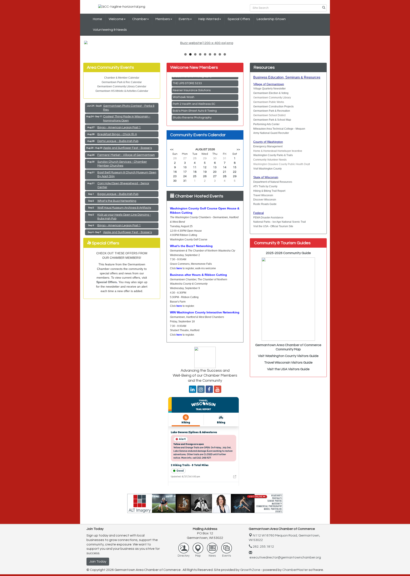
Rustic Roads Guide (265, 204)
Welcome (116, 19)
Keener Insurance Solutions (192, 82)
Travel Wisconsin (263, 195)
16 (175, 171)
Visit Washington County (267, 168)
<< (171, 149)
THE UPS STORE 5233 (187, 116)
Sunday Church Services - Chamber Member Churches (122, 163)
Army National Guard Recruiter (271, 133)
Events (184, 19)
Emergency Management (268, 146)
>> (238, 149)
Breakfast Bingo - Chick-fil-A (117, 134)
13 (215, 167)
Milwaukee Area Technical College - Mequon (279, 128)
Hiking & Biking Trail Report (269, 190)
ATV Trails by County (265, 186)
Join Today (97, 561)
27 (215, 176)
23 (175, 176)
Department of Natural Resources (272, 181)
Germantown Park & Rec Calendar (122, 82)
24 (185, 176)
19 (204, 171)
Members (162, 19)
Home (97, 19)
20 (215, 171)
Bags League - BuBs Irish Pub (117, 194)
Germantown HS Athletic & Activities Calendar (121, 90)
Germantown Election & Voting (270, 93)
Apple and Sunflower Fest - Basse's (127, 147)
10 (185, 167)
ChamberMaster (295, 570)
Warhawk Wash (183, 89)
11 (194, 167)
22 (234, 171)
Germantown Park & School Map (272, 119)
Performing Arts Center (266, 124)
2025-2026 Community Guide (288, 253)
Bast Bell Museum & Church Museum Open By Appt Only (126, 174)
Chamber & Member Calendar (121, 77)
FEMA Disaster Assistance (268, 217)
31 (185, 180)
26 (204, 176)
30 (175, 180)
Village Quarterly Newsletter (269, 88)
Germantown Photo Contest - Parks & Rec (128, 107)
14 (224, 167)
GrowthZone (250, 570)
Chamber (139, 19)
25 (194, 176)
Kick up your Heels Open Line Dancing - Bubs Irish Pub (124, 216)
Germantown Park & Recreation (271, 110)
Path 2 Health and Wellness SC (194, 96)
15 (234, 167)
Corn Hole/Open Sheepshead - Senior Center (123, 185)
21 (224, 171)
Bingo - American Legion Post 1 (119, 127)
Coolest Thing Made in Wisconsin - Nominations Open (126, 118)
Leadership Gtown (271, 19)
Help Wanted (208, 19)
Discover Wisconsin (264, 199)
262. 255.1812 (263, 546)
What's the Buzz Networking (116, 200)
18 (194, 171)
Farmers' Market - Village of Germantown (126, 155)
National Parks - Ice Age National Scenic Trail (279, 221)
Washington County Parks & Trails (273, 155)
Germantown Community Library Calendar (121, 86)
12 (204, 167)
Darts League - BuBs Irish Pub (117, 141)
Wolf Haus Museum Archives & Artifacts (124, 207)
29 (234, 176)
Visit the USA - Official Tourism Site (273, 226)
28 (224, 176)
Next (332, 47)
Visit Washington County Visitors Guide (288, 356)
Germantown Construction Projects (273, 106)
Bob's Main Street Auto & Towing (195, 103)
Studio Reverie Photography (192, 109)
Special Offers (239, 19)
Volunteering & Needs (110, 29)
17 (185, 171)
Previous (77, 47)
